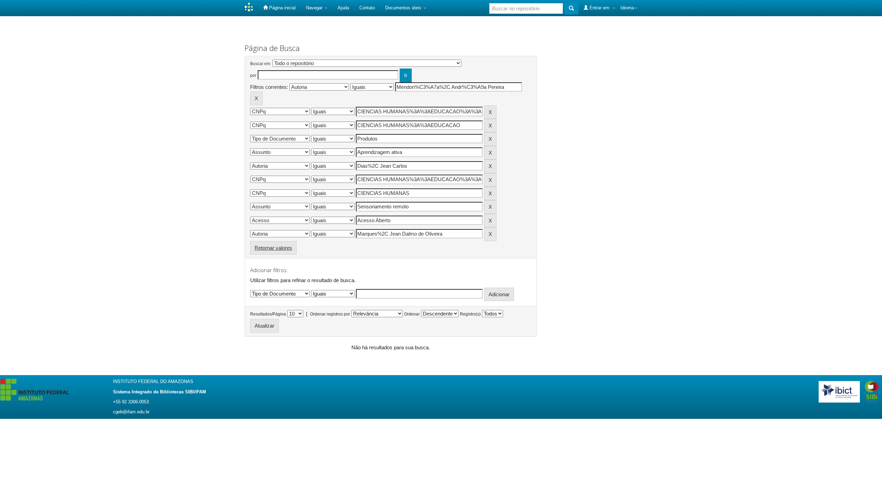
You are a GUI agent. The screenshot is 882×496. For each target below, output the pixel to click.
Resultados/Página (268, 314)
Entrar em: (600, 7)
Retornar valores (273, 248)
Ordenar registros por (330, 314)
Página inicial (282, 7)
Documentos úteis (404, 7)
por (253, 75)
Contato (367, 7)
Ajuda (343, 7)
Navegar (315, 7)
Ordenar (412, 314)
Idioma (627, 7)
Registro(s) (470, 314)
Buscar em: (260, 63)
